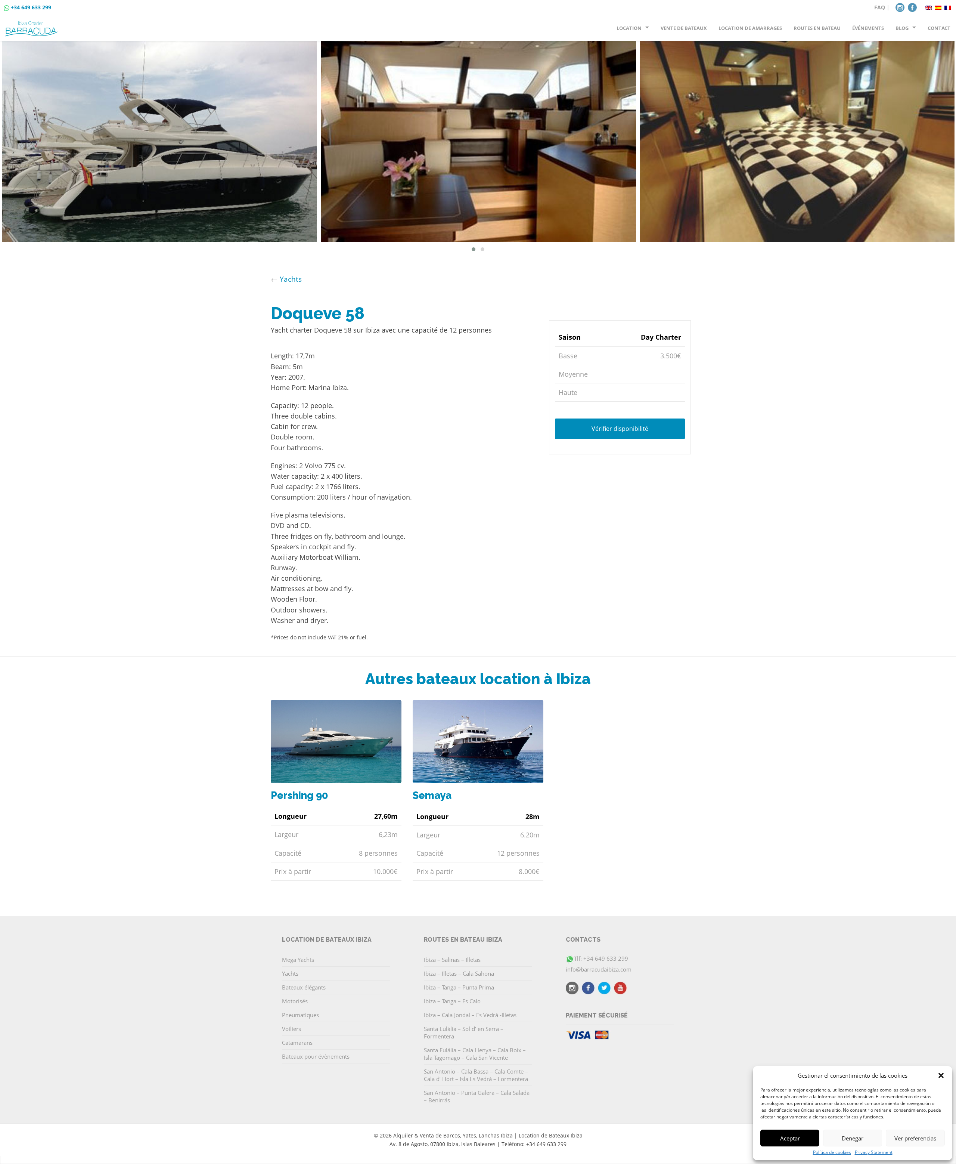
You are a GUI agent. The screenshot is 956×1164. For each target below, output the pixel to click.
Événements (868, 28)
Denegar (852, 1138)
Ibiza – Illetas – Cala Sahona (459, 973)
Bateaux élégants (304, 987)
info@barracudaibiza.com (598, 969)
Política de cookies (832, 1152)
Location (629, 28)
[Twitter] (604, 989)
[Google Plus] (620, 989)
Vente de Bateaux (684, 28)
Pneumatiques (300, 1015)
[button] (941, 1075)
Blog (902, 28)
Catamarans (297, 1042)
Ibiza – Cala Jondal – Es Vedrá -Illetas (470, 1015)
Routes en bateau (817, 28)
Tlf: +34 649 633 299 (601, 958)
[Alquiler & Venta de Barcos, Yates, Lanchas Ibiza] (32, 26)
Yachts (291, 279)
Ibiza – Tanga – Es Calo (452, 1001)
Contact (939, 28)
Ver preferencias (915, 1138)
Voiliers (291, 1028)
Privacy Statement (874, 1152)
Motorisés (295, 1001)
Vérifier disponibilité (620, 428)
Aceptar (790, 1138)
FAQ (879, 7)
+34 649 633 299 (31, 7)
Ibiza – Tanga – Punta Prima (459, 987)
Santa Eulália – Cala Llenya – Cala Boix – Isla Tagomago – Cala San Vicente (475, 1053)
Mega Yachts (298, 959)
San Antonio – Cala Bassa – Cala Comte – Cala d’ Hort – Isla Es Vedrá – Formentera (476, 1075)
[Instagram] (900, 7)
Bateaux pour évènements (316, 1056)
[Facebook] (912, 7)
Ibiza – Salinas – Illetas (452, 959)
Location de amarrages (750, 28)
